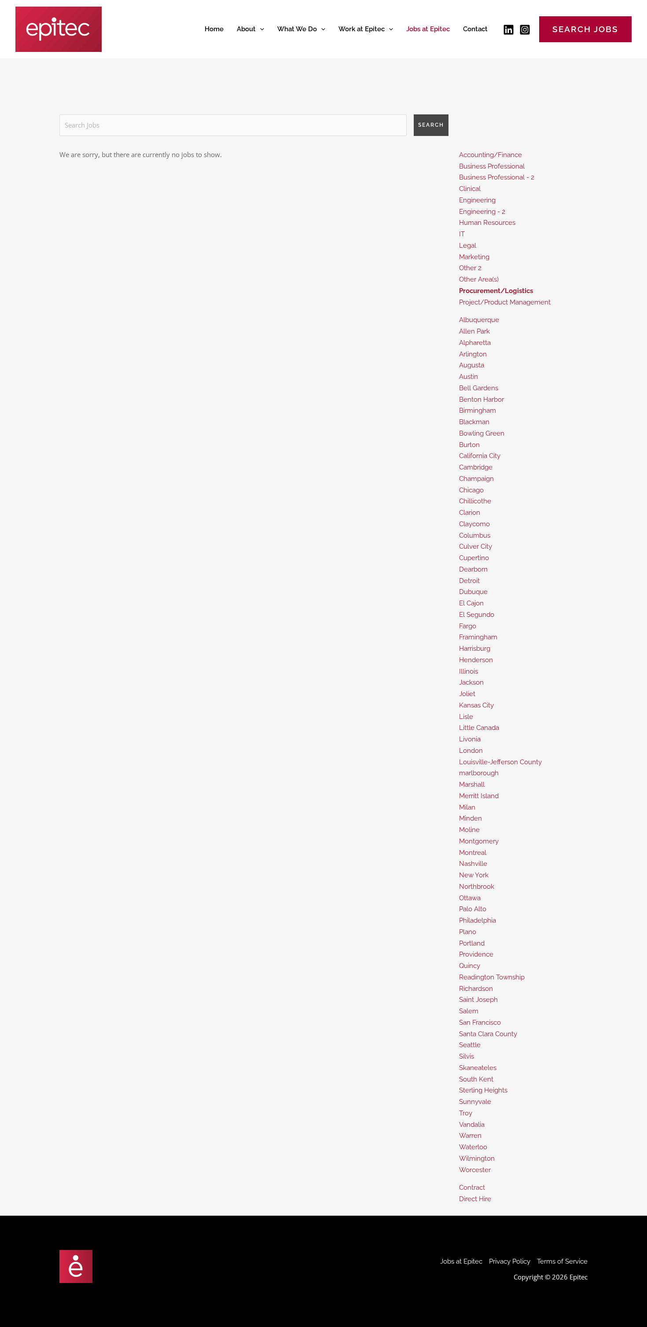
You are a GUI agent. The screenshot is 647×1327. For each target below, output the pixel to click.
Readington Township (492, 977)
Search (431, 125)
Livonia (470, 739)
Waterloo (473, 1147)
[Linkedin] (508, 29)
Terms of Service (562, 1261)
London (471, 751)
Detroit (469, 581)
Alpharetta (475, 343)
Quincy (469, 966)
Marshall (472, 784)
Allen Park (474, 331)
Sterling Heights (483, 1090)
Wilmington (477, 1158)
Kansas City (476, 705)
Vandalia (472, 1125)
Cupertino (474, 558)
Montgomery (479, 841)
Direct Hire (475, 1199)
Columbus (474, 535)
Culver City (475, 546)
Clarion (469, 513)
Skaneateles (477, 1068)
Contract (472, 1187)
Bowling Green (481, 433)
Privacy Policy (509, 1261)
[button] (260, 29)
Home (214, 29)
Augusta (471, 365)
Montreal (472, 853)
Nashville (473, 864)
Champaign (476, 479)
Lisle (466, 717)
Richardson (476, 989)
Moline (469, 830)
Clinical (470, 189)
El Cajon (471, 603)
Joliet (467, 694)
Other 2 (470, 268)
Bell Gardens (478, 388)
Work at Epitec (361, 29)
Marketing (474, 257)
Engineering (477, 200)
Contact (475, 29)
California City (479, 456)
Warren (470, 1136)
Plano (467, 932)
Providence (476, 954)
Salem (468, 1011)
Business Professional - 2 (496, 177)
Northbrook (476, 887)
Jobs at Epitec (428, 29)
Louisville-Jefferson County (500, 762)
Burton (469, 445)
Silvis (466, 1056)
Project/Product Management (505, 302)
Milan (467, 807)
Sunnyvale (475, 1102)
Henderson (476, 660)
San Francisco (480, 1022)
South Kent (476, 1079)
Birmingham (477, 410)
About (246, 29)
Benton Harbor (481, 399)
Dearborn (473, 569)
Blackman (474, 422)
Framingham (478, 637)
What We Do (297, 29)
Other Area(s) (479, 279)
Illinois (468, 671)
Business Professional (492, 166)
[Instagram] (524, 29)
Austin (468, 377)
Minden (470, 818)
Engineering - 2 (482, 212)
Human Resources (487, 223)
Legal (467, 245)
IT (462, 234)
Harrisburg (474, 649)
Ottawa (470, 898)
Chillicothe (475, 501)
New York (474, 875)
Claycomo (474, 524)
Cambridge (476, 467)
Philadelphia (477, 920)
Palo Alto (472, 909)
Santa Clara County (488, 1034)
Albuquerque (479, 320)
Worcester (475, 1170)
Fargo (467, 626)
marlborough (479, 773)
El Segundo (476, 615)
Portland (472, 943)
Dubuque (473, 592)
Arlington (473, 354)
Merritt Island (479, 796)
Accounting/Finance (490, 155)
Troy (465, 1113)
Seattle (470, 1045)
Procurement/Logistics (496, 291)
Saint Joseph (478, 1000)
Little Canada (479, 728)
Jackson (471, 682)
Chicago (471, 490)
